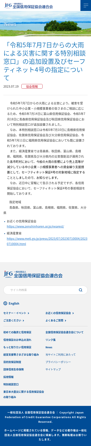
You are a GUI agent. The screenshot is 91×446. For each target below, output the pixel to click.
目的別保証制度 (12, 362)
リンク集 (51, 340)
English (14, 303)
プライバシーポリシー (58, 362)
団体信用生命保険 (13, 369)
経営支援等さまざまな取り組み (21, 354)
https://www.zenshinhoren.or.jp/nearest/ (35, 226)
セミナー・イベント (14, 313)
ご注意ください (12, 320)
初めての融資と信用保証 (17, 332)
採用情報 (8, 377)
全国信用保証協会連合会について (65, 332)
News (49, 347)
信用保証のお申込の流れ (17, 340)
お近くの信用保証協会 (58, 313)
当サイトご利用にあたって (61, 354)
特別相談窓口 (11, 384)
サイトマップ (53, 369)
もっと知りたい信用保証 (17, 347)
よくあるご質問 (54, 320)
